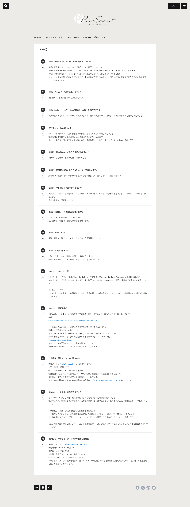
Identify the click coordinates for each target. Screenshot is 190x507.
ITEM (69, 37)
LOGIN (174, 6)
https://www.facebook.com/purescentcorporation (137, 488)
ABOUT (87, 37)
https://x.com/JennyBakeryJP (143, 488)
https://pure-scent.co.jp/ (154, 488)
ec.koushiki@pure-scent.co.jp (60, 340)
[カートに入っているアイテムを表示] (184, 6)
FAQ (61, 37)
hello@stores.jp (67, 364)
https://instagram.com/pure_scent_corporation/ (148, 488)
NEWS (77, 37)
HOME (37, 37)
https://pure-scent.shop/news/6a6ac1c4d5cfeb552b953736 (72, 320)
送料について (100, 37)
